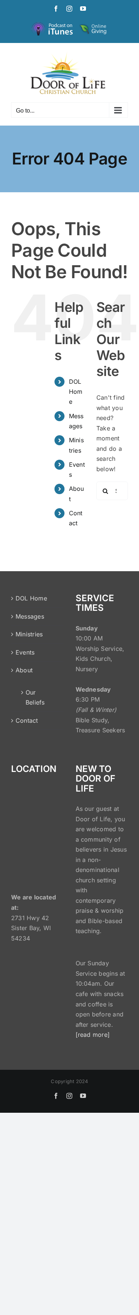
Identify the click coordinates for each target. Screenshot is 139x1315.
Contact (27, 720)
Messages (30, 616)
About (24, 670)
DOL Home (76, 391)
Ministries (29, 634)
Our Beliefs (35, 697)
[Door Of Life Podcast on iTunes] (53, 24)
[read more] (93, 1034)
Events (25, 652)
